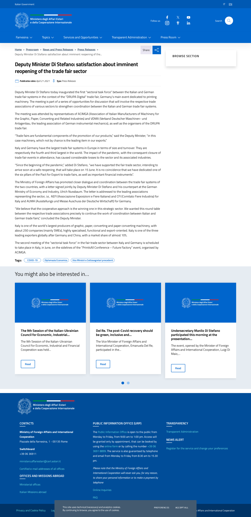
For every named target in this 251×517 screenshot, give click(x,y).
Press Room (168, 37)
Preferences (161, 508)
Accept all (182, 508)
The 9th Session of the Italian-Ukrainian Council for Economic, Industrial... (49, 333)
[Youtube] (187, 17)
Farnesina (22, 37)
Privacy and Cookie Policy (31, 510)
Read (28, 364)
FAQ (95, 497)
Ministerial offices (30, 484)
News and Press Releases (58, 49)
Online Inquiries (102, 490)
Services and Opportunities (81, 37)
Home (18, 49)
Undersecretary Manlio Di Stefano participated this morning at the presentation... (195, 335)
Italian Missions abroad (33, 492)
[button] (229, 21)
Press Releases (86, 49)
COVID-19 (32, 259)
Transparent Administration (129, 37)
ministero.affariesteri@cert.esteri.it (40, 461)
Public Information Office (112, 432)
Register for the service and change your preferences (197, 448)
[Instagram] (165, 22)
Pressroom (32, 49)
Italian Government (24, 4)
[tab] (122, 383)
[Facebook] (165, 17)
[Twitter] (176, 17)
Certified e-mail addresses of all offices (42, 469)
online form (111, 446)
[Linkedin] (187, 22)
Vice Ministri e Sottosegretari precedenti (92, 259)
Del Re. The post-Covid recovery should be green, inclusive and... (124, 333)
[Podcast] (176, 22)
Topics (46, 37)
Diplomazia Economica (56, 259)
